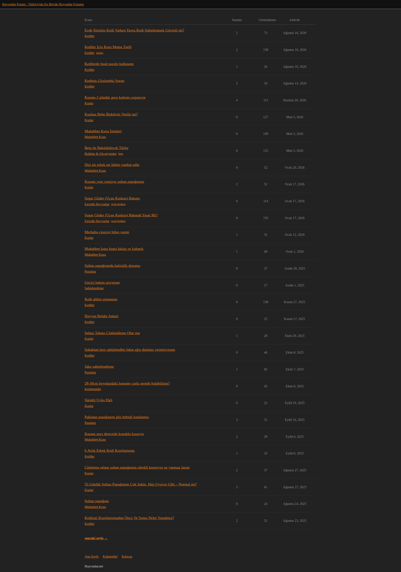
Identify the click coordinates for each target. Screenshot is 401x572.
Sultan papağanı (97, 501)
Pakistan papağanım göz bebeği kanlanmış (117, 417)
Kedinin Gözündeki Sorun (104, 81)
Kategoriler (110, 556)
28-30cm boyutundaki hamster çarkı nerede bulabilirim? (127, 383)
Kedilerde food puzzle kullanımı (109, 64)
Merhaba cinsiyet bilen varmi (107, 232)
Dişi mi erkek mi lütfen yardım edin (112, 165)
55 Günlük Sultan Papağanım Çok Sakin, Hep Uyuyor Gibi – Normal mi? (141, 484)
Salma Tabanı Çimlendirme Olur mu (112, 333)
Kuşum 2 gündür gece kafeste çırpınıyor (115, 97)
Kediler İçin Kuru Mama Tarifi (108, 47)
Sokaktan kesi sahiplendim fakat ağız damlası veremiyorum (130, 349)
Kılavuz (127, 556)
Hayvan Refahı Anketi (101, 316)
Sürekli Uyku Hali (98, 400)
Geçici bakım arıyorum (102, 282)
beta (120, 153)
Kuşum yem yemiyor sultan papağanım (114, 181)
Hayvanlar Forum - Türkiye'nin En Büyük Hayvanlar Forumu (43, 4)
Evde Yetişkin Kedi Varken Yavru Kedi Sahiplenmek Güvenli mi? (134, 30)
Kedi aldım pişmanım (101, 299)
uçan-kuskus (118, 204)
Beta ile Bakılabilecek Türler (106, 148)
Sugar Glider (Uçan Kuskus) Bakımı (112, 198)
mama (99, 52)
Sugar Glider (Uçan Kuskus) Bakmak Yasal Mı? (121, 215)
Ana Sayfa (92, 556)
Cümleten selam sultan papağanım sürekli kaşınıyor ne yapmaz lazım (137, 467)
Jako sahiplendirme (99, 366)
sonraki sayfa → (96, 538)
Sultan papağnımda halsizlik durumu (112, 265)
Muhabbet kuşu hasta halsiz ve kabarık (114, 249)
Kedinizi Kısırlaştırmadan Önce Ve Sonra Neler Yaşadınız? (129, 518)
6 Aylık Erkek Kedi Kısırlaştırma (110, 450)
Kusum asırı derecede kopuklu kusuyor (114, 434)
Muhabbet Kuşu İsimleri (103, 131)
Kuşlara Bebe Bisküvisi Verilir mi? (111, 114)
